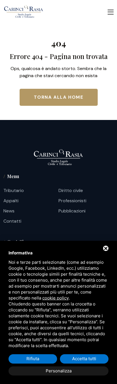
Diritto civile (70, 190)
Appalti (10, 201)
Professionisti (72, 201)
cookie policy (55, 298)
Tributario (13, 190)
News (8, 211)
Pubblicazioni (71, 211)
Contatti (12, 221)
